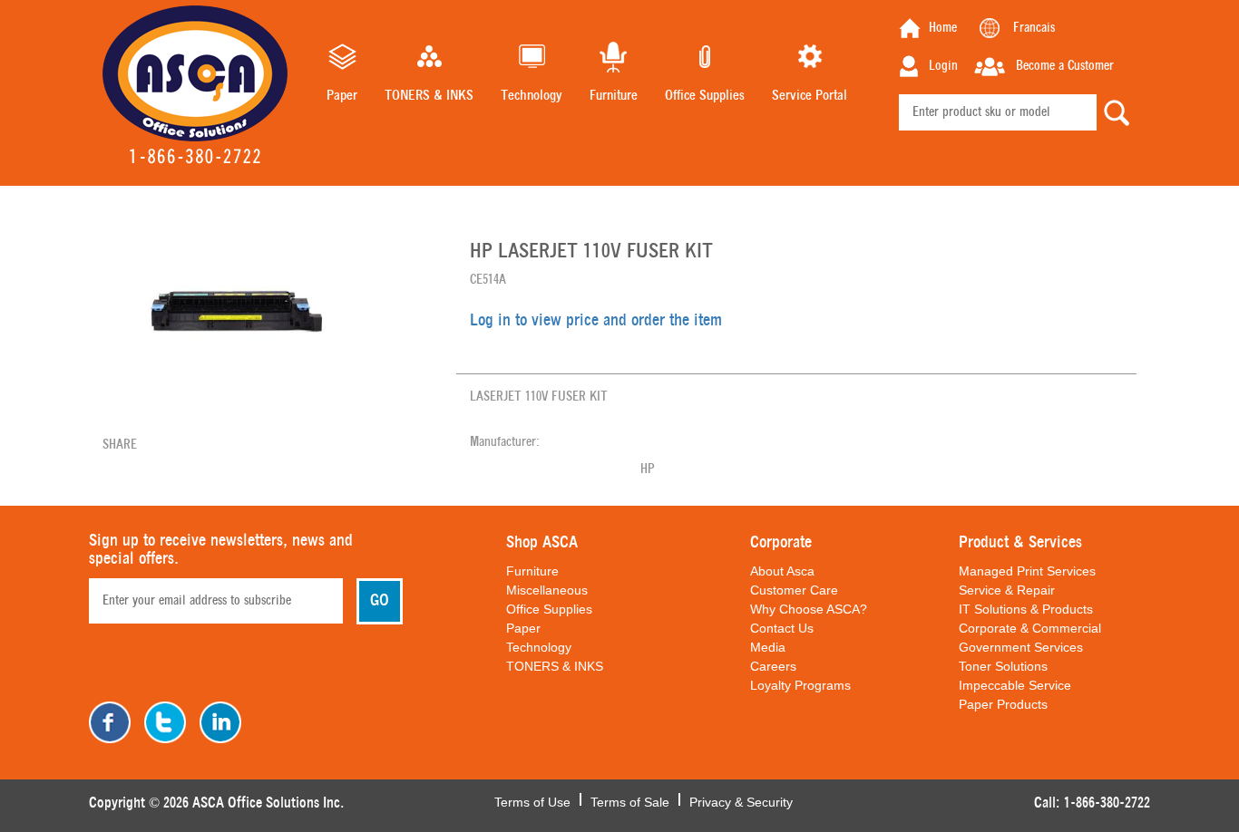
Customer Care (794, 590)
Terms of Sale (629, 800)
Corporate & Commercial (1030, 628)
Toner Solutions (1003, 666)
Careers (773, 666)
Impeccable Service (1015, 685)
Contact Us (782, 628)
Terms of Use (532, 800)
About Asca (782, 571)
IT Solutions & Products (1026, 609)
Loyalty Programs (800, 685)
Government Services (1021, 647)
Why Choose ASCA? (808, 609)
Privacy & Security (741, 800)
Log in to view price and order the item (596, 321)
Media (767, 647)
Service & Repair (1007, 590)
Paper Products (1003, 704)
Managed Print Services (1027, 571)
